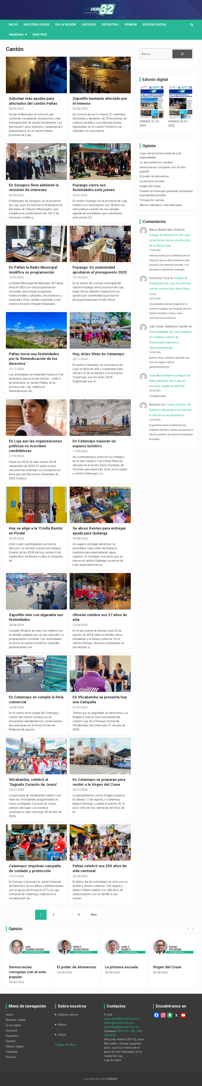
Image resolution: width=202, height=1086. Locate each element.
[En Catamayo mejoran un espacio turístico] (100, 417)
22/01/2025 (80, 195)
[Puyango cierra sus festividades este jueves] (100, 161)
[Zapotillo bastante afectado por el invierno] (100, 75)
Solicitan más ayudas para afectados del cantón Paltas (33, 101)
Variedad (16, 34)
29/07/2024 (16, 789)
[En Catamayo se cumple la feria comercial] (36, 673)
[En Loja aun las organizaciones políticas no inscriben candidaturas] (36, 417)
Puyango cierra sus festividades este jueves (94, 187)
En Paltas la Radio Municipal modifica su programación (33, 270)
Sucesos (89, 24)
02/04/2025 (80, 108)
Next (94, 914)
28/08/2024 (16, 625)
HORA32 (112, 1079)
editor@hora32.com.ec (119, 1023)
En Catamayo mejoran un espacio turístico (94, 443)
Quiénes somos (68, 1014)
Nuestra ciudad (15, 1020)
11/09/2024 (80, 451)
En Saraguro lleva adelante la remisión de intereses (34, 187)
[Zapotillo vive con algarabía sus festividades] (36, 591)
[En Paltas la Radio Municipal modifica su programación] (36, 244)
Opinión (130, 24)
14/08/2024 (16, 707)
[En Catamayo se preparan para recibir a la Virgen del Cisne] (100, 756)
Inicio (13, 24)
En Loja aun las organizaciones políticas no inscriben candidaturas (35, 446)
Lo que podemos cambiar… (157, 162)
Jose (152, 375)
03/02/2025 (16, 195)
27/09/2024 (16, 456)
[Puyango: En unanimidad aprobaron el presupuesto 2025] (100, 244)
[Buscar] (182, 54)
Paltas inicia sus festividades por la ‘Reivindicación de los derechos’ (34, 359)
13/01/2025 (16, 277)
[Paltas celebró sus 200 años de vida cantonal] (100, 842)
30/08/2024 (80, 538)
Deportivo (110, 24)
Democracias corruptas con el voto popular (27, 972)
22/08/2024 (80, 625)
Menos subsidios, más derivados (161, 205)
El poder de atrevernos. (154, 176)
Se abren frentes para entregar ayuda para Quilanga (99, 530)
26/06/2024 (80, 876)
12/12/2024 (80, 277)
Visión (62, 1034)
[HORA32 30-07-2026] (180, 102)
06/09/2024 (16, 538)
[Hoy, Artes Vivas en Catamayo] (100, 330)
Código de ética (65, 1044)
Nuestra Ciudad (37, 24)
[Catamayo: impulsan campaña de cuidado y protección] (36, 842)
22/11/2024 (80, 359)
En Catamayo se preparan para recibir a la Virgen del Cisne (99, 782)
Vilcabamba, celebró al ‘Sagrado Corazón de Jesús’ (33, 782)
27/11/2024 (16, 369)
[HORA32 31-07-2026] (152, 102)
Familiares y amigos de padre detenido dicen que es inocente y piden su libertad (169, 381)
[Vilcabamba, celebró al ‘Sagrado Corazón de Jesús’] (36, 756)
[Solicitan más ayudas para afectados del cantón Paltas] (36, 75)
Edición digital (155, 24)
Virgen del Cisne (150, 186)
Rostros (40, 34)
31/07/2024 (80, 707)
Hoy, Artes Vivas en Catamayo (98, 354)
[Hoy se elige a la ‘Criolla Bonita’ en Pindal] (36, 504)
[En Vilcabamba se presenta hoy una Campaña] (100, 673)
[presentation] (187, 929)
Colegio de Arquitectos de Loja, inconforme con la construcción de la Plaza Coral (170, 240)
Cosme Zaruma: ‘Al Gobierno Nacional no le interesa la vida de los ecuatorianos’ (170, 410)
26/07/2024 (80, 789)
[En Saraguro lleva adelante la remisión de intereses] (36, 161)
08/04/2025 (16, 108)
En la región (65, 24)
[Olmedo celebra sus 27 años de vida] (100, 591)
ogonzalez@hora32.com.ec (122, 1018)
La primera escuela (152, 181)
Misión (62, 1024)
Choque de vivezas (152, 200)
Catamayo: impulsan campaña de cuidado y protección (35, 868)
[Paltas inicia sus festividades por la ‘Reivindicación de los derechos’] (36, 330)
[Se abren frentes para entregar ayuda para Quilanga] (100, 504)
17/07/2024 (16, 876)
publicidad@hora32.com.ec (121, 1027)
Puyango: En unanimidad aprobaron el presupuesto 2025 (100, 270)
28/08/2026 (16, 982)
